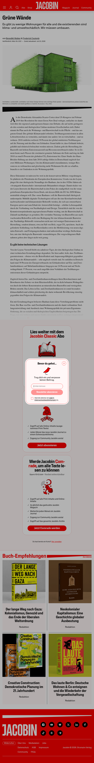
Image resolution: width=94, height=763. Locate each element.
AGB (51, 398)
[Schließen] (64, 363)
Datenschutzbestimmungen (45, 400)
